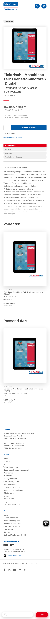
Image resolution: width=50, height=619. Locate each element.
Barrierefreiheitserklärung (13, 490)
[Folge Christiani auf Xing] (20, 570)
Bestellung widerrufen (11, 505)
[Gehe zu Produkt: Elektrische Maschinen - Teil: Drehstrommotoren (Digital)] (25, 259)
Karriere (6, 515)
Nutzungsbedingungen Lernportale (16, 470)
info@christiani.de (16, 448)
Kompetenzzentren (10, 518)
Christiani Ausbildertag (11, 526)
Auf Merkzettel (9, 134)
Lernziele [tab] (9, 153)
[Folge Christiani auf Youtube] (14, 570)
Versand (6, 461)
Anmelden (37, 6)
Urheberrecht (8, 493)
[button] (12, 137)
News (5, 458)
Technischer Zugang (13, 157)
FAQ (5, 502)
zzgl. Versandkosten (18, 549)
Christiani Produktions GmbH (14, 535)
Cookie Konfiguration (11, 481)
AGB (5, 464)
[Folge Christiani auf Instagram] (25, 570)
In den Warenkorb (29, 128)
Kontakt (6, 496)
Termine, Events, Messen (13, 524)
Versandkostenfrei (20, 115)
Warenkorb (44, 6)
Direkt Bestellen (9, 499)
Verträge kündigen (10, 479)
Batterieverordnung (10, 484)
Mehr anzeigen (9, 214)
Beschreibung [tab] (11, 145)
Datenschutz (8, 473)
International (8, 529)
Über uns (6, 532)
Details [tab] (8, 149)
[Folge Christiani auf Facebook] (4, 570)
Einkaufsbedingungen (11, 487)
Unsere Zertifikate (13, 556)
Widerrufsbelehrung (10, 467)
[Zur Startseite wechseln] (10, 4)
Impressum (7, 476)
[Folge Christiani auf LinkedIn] (9, 570)
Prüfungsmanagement (11, 521)
